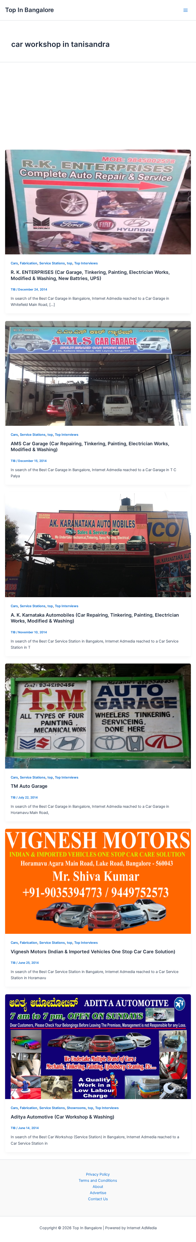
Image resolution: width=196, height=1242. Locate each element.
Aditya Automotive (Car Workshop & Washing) (62, 1117)
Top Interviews (86, 263)
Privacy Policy (98, 1174)
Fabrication (28, 263)
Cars (14, 263)
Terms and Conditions (98, 1180)
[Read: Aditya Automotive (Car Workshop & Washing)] (98, 1046)
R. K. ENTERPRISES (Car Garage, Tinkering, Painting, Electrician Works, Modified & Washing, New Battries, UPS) (90, 275)
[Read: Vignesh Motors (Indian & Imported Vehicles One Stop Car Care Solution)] (98, 881)
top (69, 263)
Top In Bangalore (29, 10)
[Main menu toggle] (185, 10)
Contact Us (98, 1199)
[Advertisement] (98, 105)
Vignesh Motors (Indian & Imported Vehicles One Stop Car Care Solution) (93, 951)
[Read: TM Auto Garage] (98, 715)
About (98, 1186)
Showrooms (76, 1108)
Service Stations (52, 263)
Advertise (98, 1193)
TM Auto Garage (29, 786)
